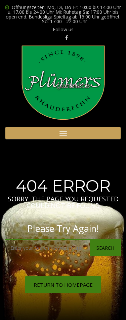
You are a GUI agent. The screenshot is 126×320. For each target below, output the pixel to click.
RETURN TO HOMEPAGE (63, 284)
